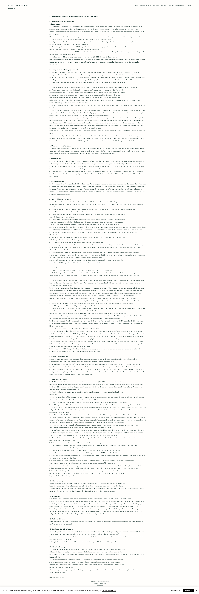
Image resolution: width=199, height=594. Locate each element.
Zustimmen (188, 591)
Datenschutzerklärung (109, 591)
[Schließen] (196, 590)
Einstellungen (175, 591)
